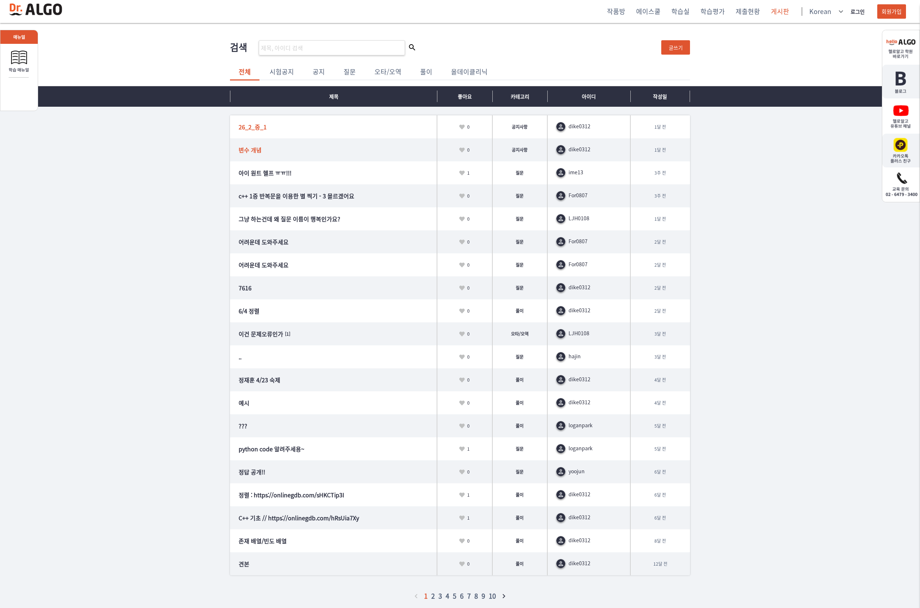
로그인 (858, 11)
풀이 (426, 72)
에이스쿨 (648, 11)
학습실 (680, 11)
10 (492, 596)
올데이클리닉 (469, 72)
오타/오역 (387, 72)
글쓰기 (676, 47)
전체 (245, 72)
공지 (319, 72)
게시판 (780, 11)
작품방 (616, 11)
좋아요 (465, 96)
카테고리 (520, 96)
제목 (334, 96)
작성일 (660, 96)
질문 (350, 72)
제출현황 (748, 11)
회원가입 (892, 11)
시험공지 (282, 72)
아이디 (589, 96)
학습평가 (712, 11)
